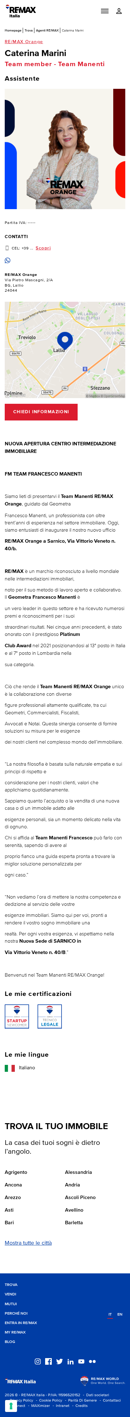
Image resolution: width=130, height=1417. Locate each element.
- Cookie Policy (48, 1400)
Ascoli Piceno (80, 1197)
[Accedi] (119, 11)
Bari (9, 1223)
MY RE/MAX (15, 1332)
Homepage (13, 30)
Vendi (10, 1294)
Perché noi (16, 1313)
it (110, 1314)
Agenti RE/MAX (47, 30)
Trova (29, 30)
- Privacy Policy (19, 1400)
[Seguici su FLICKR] (92, 1361)
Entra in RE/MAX (21, 1323)
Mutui (11, 1304)
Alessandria (78, 1172)
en (119, 1314)
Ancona (13, 1185)
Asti (9, 1210)
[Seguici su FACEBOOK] (48, 1361)
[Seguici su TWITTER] (59, 1361)
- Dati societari (95, 1395)
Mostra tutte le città (28, 1243)
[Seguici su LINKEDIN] (70, 1361)
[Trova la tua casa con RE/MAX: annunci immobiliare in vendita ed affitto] (21, 11)
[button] (104, 11)
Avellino (74, 1210)
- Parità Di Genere (80, 1400)
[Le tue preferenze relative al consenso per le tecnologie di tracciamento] (11, 1406)
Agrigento (16, 1172)
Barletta (74, 1223)
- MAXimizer (38, 1406)
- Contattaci (109, 1400)
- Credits (79, 1406)
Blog (10, 1342)
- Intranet (60, 1406)
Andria (72, 1185)
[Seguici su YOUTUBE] (81, 1361)
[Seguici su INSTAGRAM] (37, 1361)
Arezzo (13, 1197)
